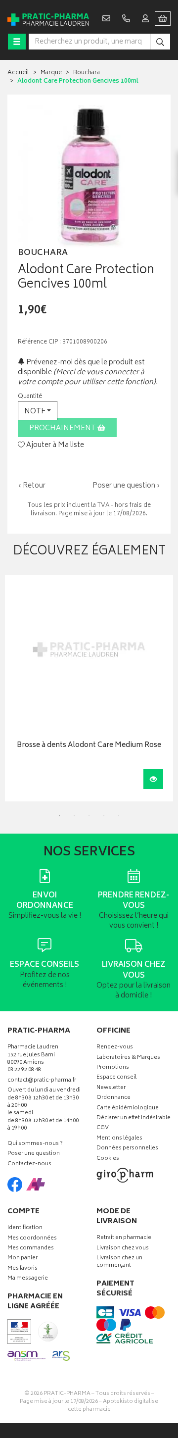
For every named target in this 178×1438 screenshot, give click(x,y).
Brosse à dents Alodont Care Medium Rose (89, 745)
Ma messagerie (27, 1279)
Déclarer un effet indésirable (133, 1118)
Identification (25, 1228)
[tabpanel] (89, 688)
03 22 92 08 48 (24, 1070)
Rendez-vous (114, 1047)
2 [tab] (74, 816)
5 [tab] (119, 816)
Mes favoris (22, 1269)
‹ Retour (31, 486)
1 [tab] (59, 816)
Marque (51, 73)
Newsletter (111, 1088)
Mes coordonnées (32, 1239)
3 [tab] (89, 816)
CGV (102, 1128)
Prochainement (63, 428)
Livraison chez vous (122, 1248)
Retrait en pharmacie (123, 1238)
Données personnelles (127, 1148)
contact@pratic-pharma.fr (41, 1082)
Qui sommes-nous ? (35, 1144)
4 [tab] (104, 816)
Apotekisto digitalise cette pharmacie (113, 1405)
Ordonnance (113, 1098)
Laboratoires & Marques (128, 1058)
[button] (37, 410)
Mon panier (22, 1258)
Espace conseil (116, 1078)
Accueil (18, 73)
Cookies (107, 1159)
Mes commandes (30, 1248)
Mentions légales (119, 1139)
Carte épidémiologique (127, 1108)
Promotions (112, 1068)
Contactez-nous (29, 1164)
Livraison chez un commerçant (119, 1262)
